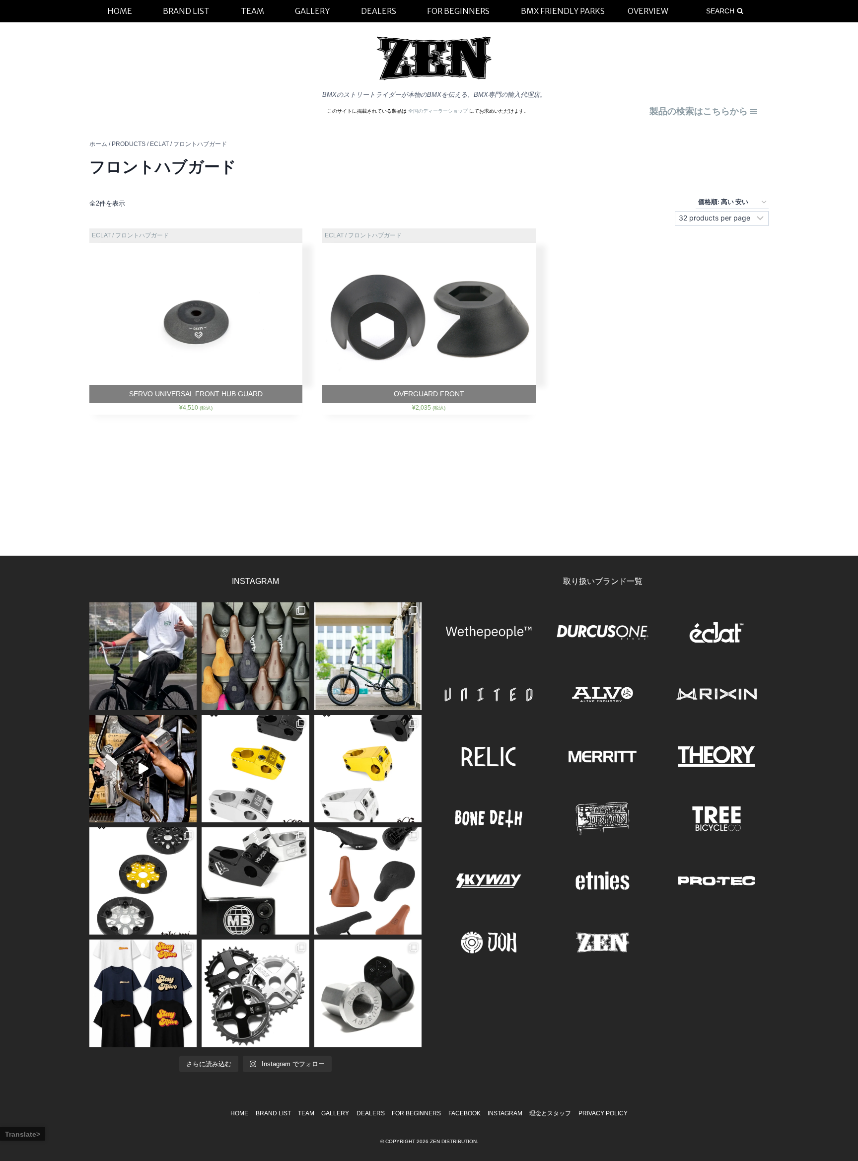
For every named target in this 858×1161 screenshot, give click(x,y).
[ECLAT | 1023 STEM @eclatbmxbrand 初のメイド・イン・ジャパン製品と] (255, 768)
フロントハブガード (142, 235)
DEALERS (371, 1113)
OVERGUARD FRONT (429, 394)
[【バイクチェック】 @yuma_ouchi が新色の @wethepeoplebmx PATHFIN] (368, 656)
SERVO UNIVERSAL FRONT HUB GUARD (196, 394)
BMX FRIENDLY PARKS (563, 11)
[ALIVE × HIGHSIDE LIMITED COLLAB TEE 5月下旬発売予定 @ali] (143, 993)
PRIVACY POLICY (603, 1113)
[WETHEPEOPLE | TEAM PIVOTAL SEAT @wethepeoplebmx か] (368, 881)
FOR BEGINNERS (416, 1113)
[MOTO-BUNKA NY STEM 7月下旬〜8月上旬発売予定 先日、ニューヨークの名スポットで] (255, 881)
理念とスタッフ (550, 1113)
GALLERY (335, 1113)
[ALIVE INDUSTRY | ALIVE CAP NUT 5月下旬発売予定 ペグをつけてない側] (368, 993)
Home (239, 1113)
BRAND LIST (273, 1113)
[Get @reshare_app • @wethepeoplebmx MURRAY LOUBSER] (143, 656)
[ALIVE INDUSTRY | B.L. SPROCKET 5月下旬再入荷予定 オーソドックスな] (255, 993)
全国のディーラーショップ (438, 111)
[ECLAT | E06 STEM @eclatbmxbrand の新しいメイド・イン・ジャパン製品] (368, 768)
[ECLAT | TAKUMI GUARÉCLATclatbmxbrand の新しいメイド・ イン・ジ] (143, 881)
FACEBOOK (464, 1113)
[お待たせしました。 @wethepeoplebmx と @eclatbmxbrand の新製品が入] (143, 768)
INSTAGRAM (505, 1113)
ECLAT (101, 235)
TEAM (306, 1113)
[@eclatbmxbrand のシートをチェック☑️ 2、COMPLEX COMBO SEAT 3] (255, 656)
